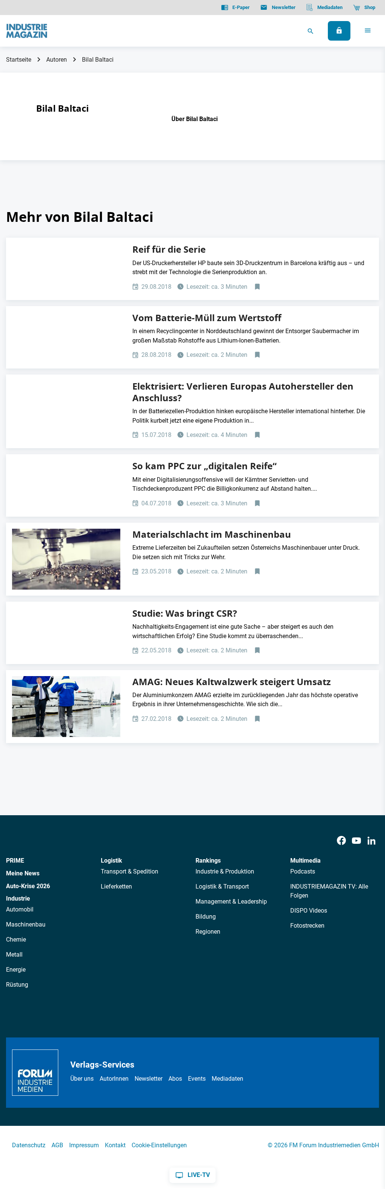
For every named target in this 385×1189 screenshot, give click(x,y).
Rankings (208, 860)
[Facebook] (341, 841)
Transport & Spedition (129, 871)
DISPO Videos (308, 910)
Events (197, 1078)
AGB (57, 1145)
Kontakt (115, 1145)
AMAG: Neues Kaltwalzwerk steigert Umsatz (231, 681)
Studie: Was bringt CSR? (184, 613)
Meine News (22, 873)
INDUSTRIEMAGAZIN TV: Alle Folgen (329, 891)
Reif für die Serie (169, 249)
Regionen (208, 931)
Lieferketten (116, 886)
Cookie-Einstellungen (159, 1145)
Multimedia (305, 860)
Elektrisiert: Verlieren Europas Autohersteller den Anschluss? (242, 392)
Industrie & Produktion (225, 871)
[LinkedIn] (371, 841)
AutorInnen (114, 1078)
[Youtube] (356, 841)
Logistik (111, 860)
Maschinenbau (25, 924)
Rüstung (17, 984)
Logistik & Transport (222, 886)
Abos (175, 1078)
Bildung (206, 916)
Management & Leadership (231, 901)
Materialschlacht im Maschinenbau (211, 534)
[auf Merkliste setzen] (258, 287)
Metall (14, 954)
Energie (16, 969)
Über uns (82, 1078)
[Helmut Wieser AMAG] (66, 706)
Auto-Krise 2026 (28, 886)
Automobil (19, 909)
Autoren (56, 59)
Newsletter (148, 1078)
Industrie (18, 898)
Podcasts (302, 871)
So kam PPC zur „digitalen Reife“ (204, 466)
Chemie (16, 939)
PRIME (15, 860)
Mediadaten (227, 1078)
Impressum (84, 1145)
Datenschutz (28, 1145)
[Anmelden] (339, 31)
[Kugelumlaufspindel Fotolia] (66, 559)
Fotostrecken (307, 925)
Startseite (18, 59)
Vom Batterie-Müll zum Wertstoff (206, 317)
